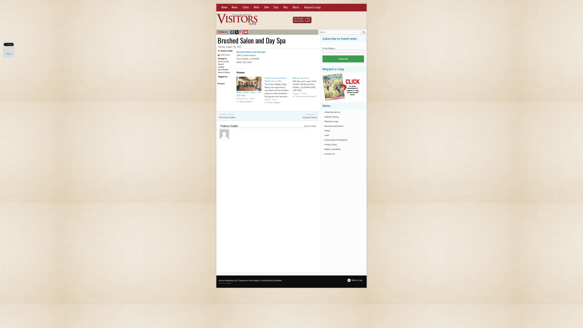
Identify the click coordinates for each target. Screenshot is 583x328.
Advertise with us (332, 112)
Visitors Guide (226, 51)
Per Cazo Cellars (227, 117)
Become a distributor (334, 126)
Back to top (357, 280)
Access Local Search (223, 62)
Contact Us (330, 153)
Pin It (8, 54)
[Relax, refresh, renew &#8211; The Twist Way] (249, 84)
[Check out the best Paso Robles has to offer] (279, 90)
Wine (256, 7)
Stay (275, 7)
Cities (246, 7)
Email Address (328, 48)
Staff (327, 135)
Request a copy (312, 7)
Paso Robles (223, 70)
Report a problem (333, 149)
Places (296, 7)
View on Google (225, 283)
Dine (266, 7)
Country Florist (310, 117)
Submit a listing (332, 116)
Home (224, 7)
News (235, 7)
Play (285, 7)
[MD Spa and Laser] (307, 87)
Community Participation (336, 139)
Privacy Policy (331, 144)
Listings (221, 67)
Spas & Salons (224, 72)
